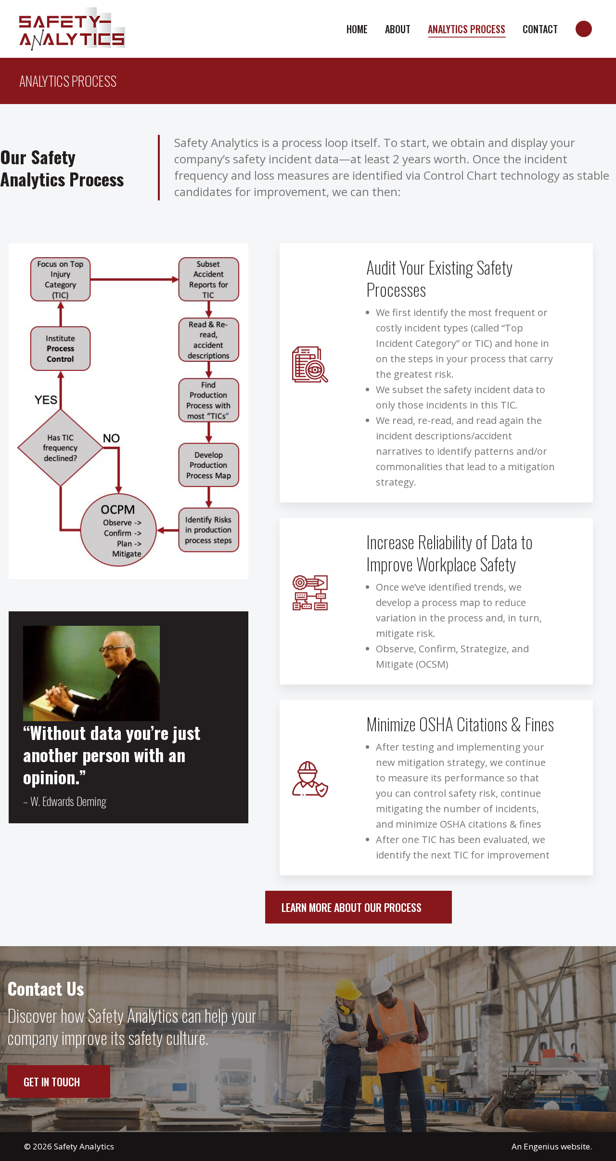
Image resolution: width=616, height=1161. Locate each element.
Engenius (541, 1146)
